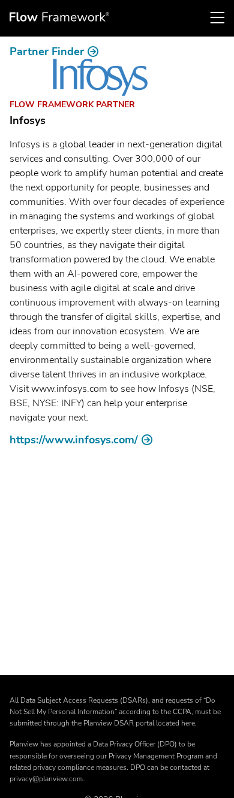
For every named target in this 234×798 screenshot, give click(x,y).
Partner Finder (47, 51)
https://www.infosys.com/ (74, 439)
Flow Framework (59, 16)
